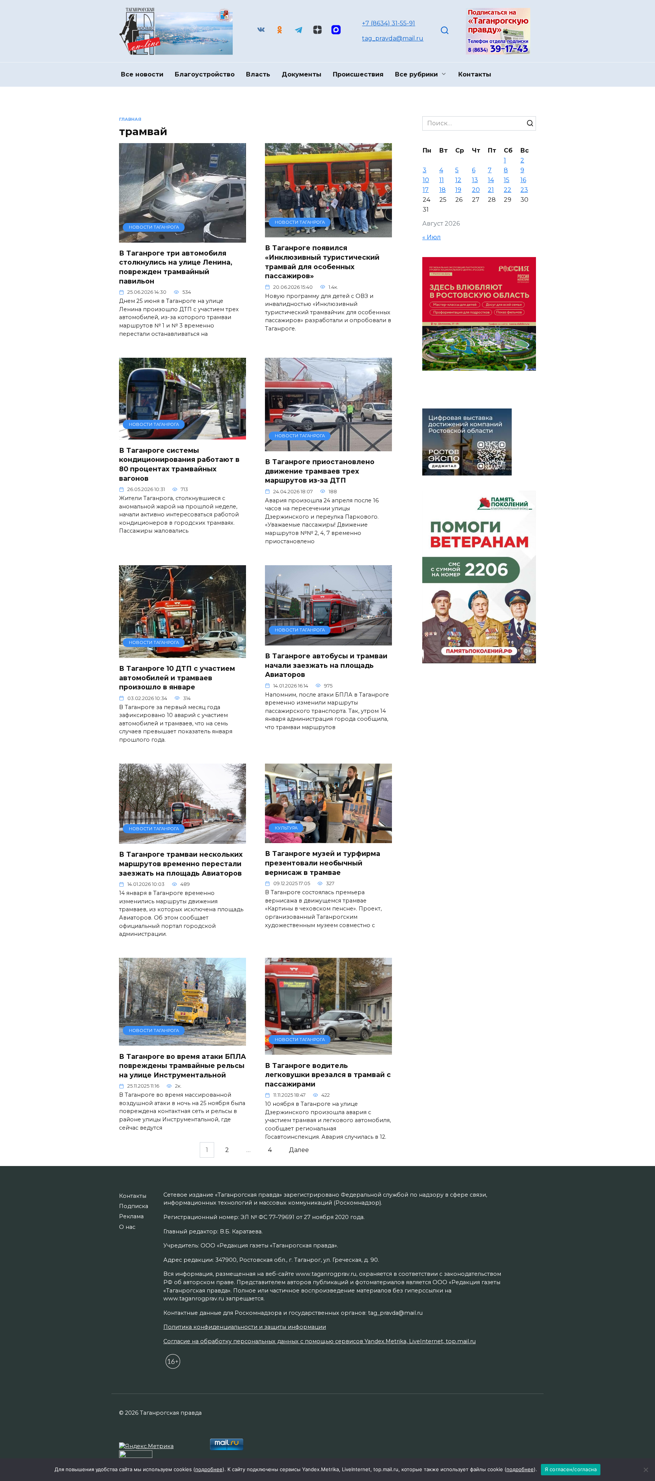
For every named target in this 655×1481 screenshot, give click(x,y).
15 (506, 180)
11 (441, 180)
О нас (127, 1227)
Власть (258, 74)
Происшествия (358, 74)
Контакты (474, 74)
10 (426, 180)
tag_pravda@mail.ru (392, 38)
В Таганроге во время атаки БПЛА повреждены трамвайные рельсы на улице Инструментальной (182, 1065)
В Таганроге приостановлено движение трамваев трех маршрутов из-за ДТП (320, 471)
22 (507, 189)
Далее (299, 1150)
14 (491, 180)
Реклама (131, 1216)
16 (523, 180)
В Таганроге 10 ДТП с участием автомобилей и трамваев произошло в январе (177, 677)
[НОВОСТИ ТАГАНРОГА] (182, 238)
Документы (301, 74)
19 (458, 189)
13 (475, 180)
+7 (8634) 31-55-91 (388, 23)
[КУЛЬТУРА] (328, 838)
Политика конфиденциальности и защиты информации (244, 1327)
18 (442, 189)
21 (491, 189)
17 (426, 189)
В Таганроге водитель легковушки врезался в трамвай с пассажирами (328, 1074)
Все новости (142, 74)
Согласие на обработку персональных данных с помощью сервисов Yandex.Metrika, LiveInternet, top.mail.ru (319, 1341)
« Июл (431, 237)
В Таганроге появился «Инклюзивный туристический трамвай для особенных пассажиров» (322, 262)
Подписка (133, 1206)
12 (458, 180)
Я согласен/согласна (571, 1469)
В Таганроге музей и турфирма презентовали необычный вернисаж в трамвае (322, 863)
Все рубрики (416, 74)
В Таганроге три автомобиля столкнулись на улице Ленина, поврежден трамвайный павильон (175, 267)
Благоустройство (205, 74)
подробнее (209, 1469)
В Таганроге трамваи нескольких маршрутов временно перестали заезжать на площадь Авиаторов (181, 863)
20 (476, 189)
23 (524, 189)
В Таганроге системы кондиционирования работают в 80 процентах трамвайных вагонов (179, 464)
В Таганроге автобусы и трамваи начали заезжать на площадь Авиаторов (326, 665)
